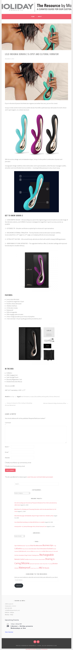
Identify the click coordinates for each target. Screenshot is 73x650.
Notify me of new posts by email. (15, 466)
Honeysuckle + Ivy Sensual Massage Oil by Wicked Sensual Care (30, 526)
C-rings (54, 545)
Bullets (40, 545)
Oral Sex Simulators (19, 555)
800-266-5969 (8, 608)
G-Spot (32, 396)
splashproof (32, 563)
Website (7, 458)
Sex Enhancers (35, 559)
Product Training (32, 555)
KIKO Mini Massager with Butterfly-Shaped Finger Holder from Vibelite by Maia (34, 516)
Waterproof (56, 396)
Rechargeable (45, 396)
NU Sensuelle (55, 551)
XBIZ (41, 567)
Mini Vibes (45, 551)
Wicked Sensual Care (34, 568)
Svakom (41, 563)
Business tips (48, 545)
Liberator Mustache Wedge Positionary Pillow (55, 403)
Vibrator (55, 563)
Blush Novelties (34, 545)
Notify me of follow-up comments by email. (18, 462)
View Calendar (9, 632)
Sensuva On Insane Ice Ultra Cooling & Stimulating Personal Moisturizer (18, 404)
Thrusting (50, 563)
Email (7, 452)
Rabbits (39, 396)
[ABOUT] (34, 641)
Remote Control (19, 559)
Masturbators (36, 551)
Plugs (25, 555)
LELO (35, 396)
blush (29, 545)
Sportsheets (37, 563)
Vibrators (16, 568)
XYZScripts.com (44, 649)
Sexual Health (42, 559)
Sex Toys (12, 396)
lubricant (23, 551)
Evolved (50, 549)
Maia (32, 551)
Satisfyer (27, 559)
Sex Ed (30, 559)
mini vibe (41, 551)
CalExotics (18, 548)
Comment (8, 424)
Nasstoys (50, 551)
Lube (20, 551)
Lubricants (28, 551)
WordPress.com (52, 645)
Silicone (51, 396)
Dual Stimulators (25, 396)
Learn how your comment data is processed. (40, 477)
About (40, 16)
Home (32, 16)
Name (7, 447)
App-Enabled (17, 545)
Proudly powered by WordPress (26, 645)
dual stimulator (33, 548)
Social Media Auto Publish (31, 649)
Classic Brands (25, 548)
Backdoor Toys (24, 545)
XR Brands (46, 568)
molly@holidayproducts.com (12, 610)
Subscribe (18, 585)
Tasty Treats (45, 563)
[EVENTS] (38, 641)
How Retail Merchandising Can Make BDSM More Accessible (29, 522)
